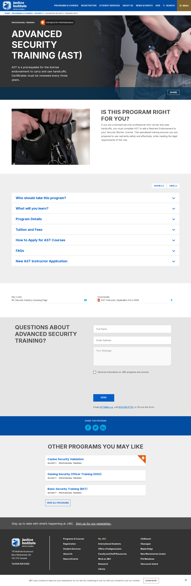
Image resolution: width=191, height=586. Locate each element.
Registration (88, 5)
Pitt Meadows (147, 559)
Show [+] (159, 186)
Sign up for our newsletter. (93, 523)
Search (170, 5)
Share (173, 92)
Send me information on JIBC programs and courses (123, 372)
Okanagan (146, 544)
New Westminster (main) (153, 554)
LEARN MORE (151, 581)
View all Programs (58, 503)
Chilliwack (146, 539)
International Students (109, 544)
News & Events (144, 5)
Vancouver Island (149, 564)
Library (101, 569)
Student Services (109, 5)
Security (39, 13)
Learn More (95, 460)
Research (103, 564)
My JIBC (102, 539)
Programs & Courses (66, 5)
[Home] (15, 5)
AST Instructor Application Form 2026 (120, 300)
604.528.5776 (125, 407)
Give (157, 5)
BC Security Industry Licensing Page (29, 300)
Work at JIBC (104, 559)
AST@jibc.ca (106, 407)
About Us (128, 5)
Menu (186, 5)
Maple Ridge (147, 549)
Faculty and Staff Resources (112, 554)
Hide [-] (173, 186)
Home (7, 13)
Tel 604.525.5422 (20, 564)
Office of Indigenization (110, 549)
